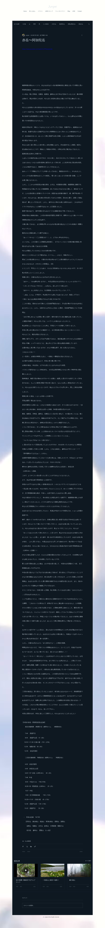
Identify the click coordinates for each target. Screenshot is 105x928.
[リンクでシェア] (35, 846)
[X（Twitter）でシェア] (27, 846)
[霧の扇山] (79, 870)
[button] (32, 11)
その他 (24, 24)
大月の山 (54, 24)
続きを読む (81, 24)
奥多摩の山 (62, 24)
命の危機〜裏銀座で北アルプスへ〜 (25, 881)
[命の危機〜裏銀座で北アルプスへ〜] (26, 870)
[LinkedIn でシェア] (31, 846)
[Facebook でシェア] (23, 846)
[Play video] (52, 65)
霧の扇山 (72, 880)
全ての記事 (16, 24)
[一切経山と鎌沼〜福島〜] (52, 870)
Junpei (52, 6)
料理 (34, 24)
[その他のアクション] (82, 35)
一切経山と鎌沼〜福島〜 (51, 880)
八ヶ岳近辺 (45, 24)
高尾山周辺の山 (71, 24)
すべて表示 (88, 860)
